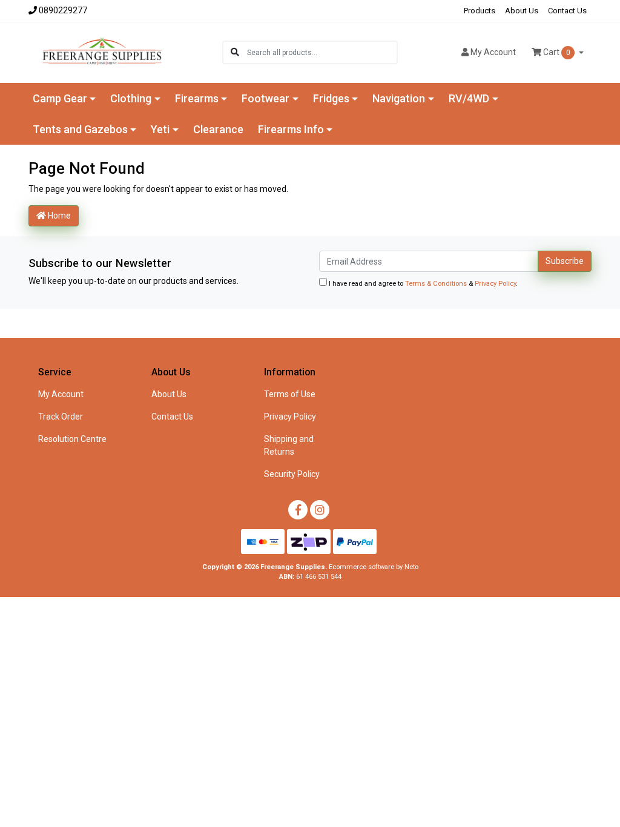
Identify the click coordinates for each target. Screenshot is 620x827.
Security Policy (292, 474)
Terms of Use (289, 394)
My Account (61, 394)
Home (58, 215)
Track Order (60, 416)
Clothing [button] (130, 98)
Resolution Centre (72, 439)
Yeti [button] (160, 129)
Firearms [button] (197, 98)
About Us (521, 10)
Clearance (218, 129)
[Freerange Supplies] (102, 51)
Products (479, 10)
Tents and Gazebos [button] (80, 129)
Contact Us (567, 10)
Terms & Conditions (436, 284)
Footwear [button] (265, 98)
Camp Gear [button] (60, 98)
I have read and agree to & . (422, 284)
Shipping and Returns (289, 445)
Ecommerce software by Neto (373, 567)
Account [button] (493, 52)
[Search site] (235, 52)
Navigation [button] (398, 98)
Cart (555, 52)
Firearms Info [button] (291, 129)
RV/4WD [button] (469, 98)
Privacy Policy (495, 284)
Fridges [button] (331, 98)
